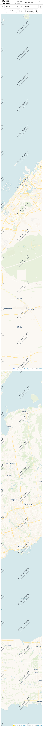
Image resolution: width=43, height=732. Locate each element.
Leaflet (16, 369)
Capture (30, 11)
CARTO (39, 369)
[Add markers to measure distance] (36, 11)
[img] (21, 192)
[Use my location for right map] (40, 6)
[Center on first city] (2, 6)
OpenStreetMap (25, 369)
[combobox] (12, 7)
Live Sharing (32, 2)
